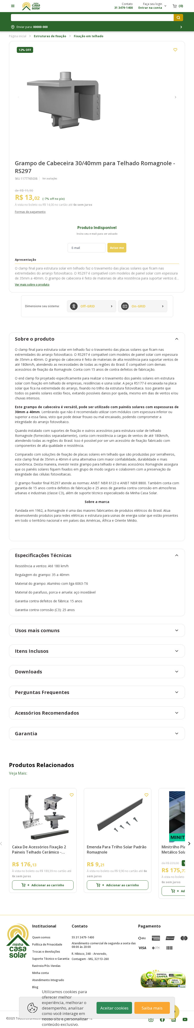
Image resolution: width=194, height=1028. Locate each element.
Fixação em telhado (88, 36)
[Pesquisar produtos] (178, 17)
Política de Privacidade (47, 944)
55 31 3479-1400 (83, 937)
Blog (35, 987)
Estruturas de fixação (50, 36)
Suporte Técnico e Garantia (50, 959)
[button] (18, 97)
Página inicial (17, 36)
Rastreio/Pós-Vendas (46, 966)
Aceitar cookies (114, 1008)
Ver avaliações (49, 178)
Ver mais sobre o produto (32, 285)
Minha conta (40, 973)
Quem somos (41, 937)
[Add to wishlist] (175, 50)
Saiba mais (152, 1008)
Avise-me (117, 248)
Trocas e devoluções (46, 952)
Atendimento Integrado (48, 980)
